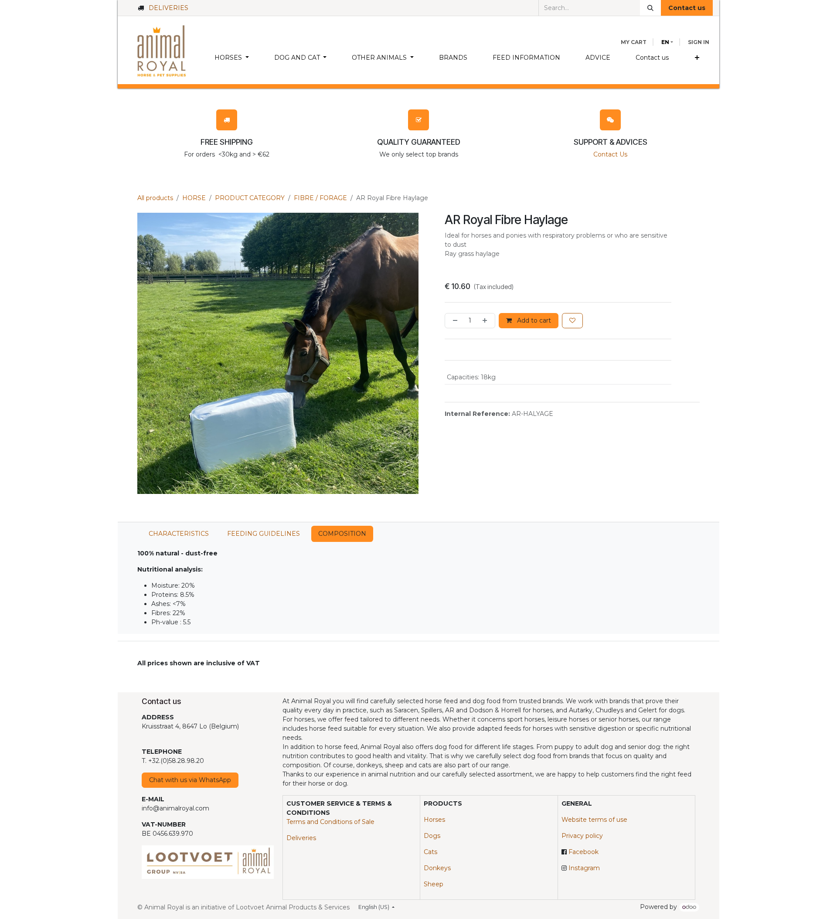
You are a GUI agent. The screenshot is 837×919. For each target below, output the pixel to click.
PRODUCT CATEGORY (250, 198)
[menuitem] (231, 58)
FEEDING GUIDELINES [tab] (263, 534)
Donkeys (437, 868)
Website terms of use (594, 820)
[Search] (650, 8)
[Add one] (486, 320)
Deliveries (301, 838)
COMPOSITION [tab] (342, 534)
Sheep (433, 884)
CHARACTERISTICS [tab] (179, 534)
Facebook (583, 852)
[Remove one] (453, 320)
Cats (430, 852)
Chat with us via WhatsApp (190, 780)
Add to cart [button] (533, 320)
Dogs (432, 836)
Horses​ (434, 820)
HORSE (194, 198)
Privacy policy (582, 836)
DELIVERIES (168, 8)
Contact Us (610, 154)
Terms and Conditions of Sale (330, 822)
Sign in (698, 42)
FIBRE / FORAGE (320, 198)
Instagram (584, 868)
